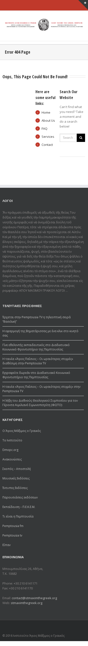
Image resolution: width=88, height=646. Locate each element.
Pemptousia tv (12, 535)
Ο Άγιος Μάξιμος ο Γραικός (21, 431)
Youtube (80, 628)
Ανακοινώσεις (12, 459)
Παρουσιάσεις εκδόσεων (20, 497)
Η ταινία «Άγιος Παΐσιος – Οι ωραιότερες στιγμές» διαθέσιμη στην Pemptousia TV (37, 361)
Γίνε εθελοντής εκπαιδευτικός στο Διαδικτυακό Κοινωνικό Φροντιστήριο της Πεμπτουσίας (36, 347)
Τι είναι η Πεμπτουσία (17, 516)
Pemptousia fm (12, 526)
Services (48, 136)
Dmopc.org (10, 450)
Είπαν (6, 545)
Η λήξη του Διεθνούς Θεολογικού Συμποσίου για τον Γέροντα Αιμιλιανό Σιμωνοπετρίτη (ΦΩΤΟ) (40, 402)
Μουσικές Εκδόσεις (16, 478)
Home (46, 112)
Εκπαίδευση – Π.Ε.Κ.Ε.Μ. (18, 507)
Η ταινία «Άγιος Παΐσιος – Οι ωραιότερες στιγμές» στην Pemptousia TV (41, 389)
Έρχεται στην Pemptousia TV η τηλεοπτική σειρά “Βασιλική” (36, 319)
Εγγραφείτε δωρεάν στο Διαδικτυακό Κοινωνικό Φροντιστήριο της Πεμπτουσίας (36, 375)
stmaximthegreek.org (26, 603)
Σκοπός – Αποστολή (16, 469)
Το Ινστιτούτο (12, 440)
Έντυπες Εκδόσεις (15, 488)
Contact (47, 144)
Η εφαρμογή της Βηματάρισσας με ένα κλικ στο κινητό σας (40, 333)
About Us (48, 120)
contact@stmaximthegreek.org (34, 598)
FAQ (44, 128)
